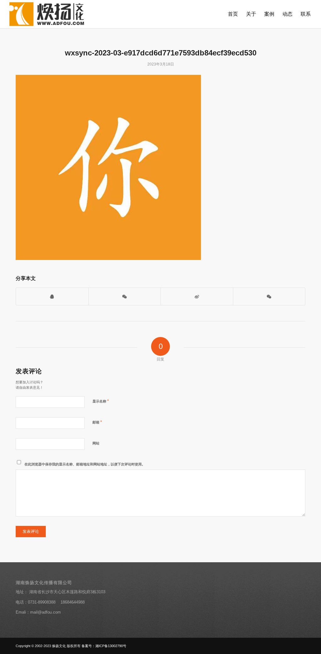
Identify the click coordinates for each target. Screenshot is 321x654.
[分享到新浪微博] (197, 296)
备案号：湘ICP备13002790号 (104, 646)
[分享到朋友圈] (269, 296)
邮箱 (97, 422)
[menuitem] (233, 14)
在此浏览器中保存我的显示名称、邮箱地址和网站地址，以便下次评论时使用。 (84, 464)
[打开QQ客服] (52, 296)
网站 (95, 443)
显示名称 (100, 401)
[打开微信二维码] (125, 296)
